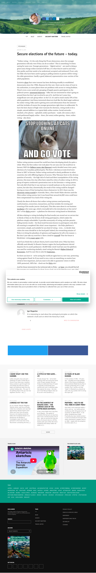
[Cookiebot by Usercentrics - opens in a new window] (80, 272)
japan (74, 490)
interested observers (37, 92)
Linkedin (54, 18)
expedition (11, 490)
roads (39, 495)
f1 (17, 490)
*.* (27, 36)
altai (22, 488)
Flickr (36, 566)
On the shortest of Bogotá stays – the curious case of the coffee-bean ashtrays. (46, 406)
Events (39, 36)
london (34, 492)
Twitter (47, 18)
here (62, 267)
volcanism (19, 497)
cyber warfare (76, 488)
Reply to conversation (71, 320)
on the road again (73, 492)
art (27, 488)
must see (63, 492)
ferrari (30, 490)
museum (55, 492)
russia (45, 495)
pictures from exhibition (15, 495)
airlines (16, 488)
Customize (46, 299)
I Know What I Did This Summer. (19, 375)
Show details (81, 294)
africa (10, 488)
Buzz (32, 36)
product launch (30, 495)
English (88, 2)
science (51, 495)
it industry (67, 490)
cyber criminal (65, 488)
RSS (41, 566)
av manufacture (43, 488)
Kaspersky (66, 515)
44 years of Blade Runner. (72, 375)
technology (59, 495)
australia (33, 488)
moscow (48, 492)
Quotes (14, 2)
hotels (40, 490)
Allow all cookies (75, 299)
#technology (21, 46)
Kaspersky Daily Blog (69, 518)
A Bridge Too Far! (19, 403)
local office (26, 492)
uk (9, 497)
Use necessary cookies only (21, 299)
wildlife (27, 497)
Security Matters (51, 36)
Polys (28, 211)
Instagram (50, 18)
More (48, 432)
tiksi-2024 (68, 495)
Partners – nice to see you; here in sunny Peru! (75, 404)
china (57, 488)
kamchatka (81, 490)
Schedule (21, 2)
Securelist (66, 521)
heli (35, 490)
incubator (20, 209)
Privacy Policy (67, 509)
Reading (28, 2)
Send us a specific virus (70, 512)
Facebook (43, 18)
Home (3, 2)
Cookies (65, 524)
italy (60, 490)
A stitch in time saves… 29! (46, 375)
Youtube (31, 566)
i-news (46, 490)
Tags (38, 2)
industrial (54, 490)
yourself (57, 235)
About (8, 2)
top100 (75, 495)
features (23, 490)
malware (41, 492)
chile (51, 488)
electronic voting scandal (26, 192)
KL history (11, 492)
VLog (33, 2)
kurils (18, 492)
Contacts (44, 2)
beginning (51, 252)
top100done (83, 495)
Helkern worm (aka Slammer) (41, 167)
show (26, 82)
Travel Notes (65, 36)
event (84, 488)
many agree (35, 238)
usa (13, 497)
